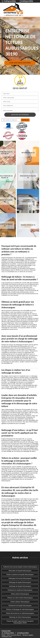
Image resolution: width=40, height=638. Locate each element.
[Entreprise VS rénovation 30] (13, 10)
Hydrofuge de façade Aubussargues (20, 586)
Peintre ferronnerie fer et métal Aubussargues (20, 613)
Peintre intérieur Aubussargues (20, 601)
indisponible (9, 1)
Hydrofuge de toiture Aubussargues (20, 617)
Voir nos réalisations (20, 63)
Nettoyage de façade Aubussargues (20, 582)
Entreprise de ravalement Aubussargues (20, 590)
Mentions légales (28, 635)
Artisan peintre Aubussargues (20, 594)
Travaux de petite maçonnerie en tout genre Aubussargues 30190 (20, 622)
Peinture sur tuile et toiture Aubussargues (20, 597)
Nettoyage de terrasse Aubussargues (20, 578)
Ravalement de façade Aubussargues (20, 605)
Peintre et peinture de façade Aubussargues (20, 574)
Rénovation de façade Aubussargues (20, 570)
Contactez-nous (7, 636)
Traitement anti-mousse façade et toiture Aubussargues (20, 567)
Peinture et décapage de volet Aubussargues (20, 609)
